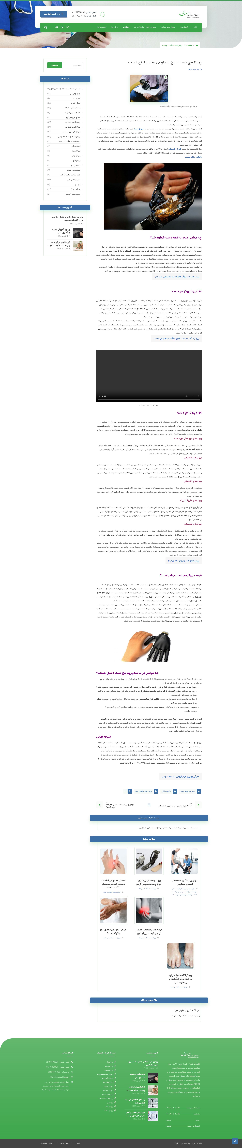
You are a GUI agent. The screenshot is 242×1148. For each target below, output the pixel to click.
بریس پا (110, 1102)
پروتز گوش (75, 155)
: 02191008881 (84, 12)
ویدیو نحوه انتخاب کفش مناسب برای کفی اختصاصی (67, 218)
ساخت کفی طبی (107, 1078)
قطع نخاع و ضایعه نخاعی (70, 174)
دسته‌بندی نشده (73, 170)
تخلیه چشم (75, 165)
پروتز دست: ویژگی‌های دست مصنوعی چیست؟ (177, 276)
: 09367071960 (84, 15)
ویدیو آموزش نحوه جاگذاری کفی (61, 231)
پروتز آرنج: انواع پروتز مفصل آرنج (183, 560)
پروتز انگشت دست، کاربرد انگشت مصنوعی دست (176, 338)
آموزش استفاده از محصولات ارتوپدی (65, 88)
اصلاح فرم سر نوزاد (72, 117)
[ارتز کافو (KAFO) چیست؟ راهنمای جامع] (153, 1103)
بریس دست (108, 1110)
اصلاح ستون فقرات (72, 112)
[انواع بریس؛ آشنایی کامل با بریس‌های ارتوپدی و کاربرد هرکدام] (153, 1116)
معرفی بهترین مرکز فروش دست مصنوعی (180, 776)
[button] (46, 27)
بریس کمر (109, 1106)
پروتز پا (110, 1062)
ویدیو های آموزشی (72, 194)
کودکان (77, 184)
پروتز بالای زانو (107, 1094)
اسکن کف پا (75, 103)
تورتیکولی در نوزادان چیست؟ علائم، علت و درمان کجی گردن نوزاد (60, 245)
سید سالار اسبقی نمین (187, 791)
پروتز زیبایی (183, 895)
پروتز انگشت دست (105, 1098)
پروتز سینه (175, 895)
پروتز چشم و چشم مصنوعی (188, 892)
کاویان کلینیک (175, 149)
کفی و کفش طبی (73, 179)
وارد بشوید (176, 1015)
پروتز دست (139, 128)
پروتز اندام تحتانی (72, 122)
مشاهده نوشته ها (150, 818)
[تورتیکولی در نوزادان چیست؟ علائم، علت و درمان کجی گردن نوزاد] (78, 246)
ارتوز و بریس (190, 889)
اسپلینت (76, 98)
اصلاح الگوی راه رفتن (72, 107)
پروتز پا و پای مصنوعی (179, 889)
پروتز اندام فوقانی (72, 127)
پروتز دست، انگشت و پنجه (143, 791)
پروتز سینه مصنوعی (105, 1074)
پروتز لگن (76, 160)
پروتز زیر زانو (108, 1090)
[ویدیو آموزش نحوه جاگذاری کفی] (78, 233)
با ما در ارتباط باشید (193, 157)
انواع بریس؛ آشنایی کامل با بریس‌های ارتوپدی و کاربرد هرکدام (135, 1115)
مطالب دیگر (75, 189)
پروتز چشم (109, 1066)
